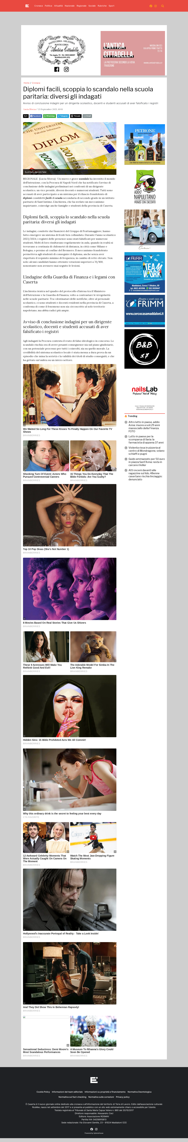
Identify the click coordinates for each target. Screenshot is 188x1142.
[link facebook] (151, 6)
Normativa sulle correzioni (101, 1097)
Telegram (64, 116)
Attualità (58, 6)
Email (88, 116)
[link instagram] (155, 6)
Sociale (92, 6)
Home (26, 83)
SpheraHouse (98, 1133)
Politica (48, 6)
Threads (77, 116)
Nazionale (70, 6)
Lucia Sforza (30, 109)
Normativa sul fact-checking (72, 1097)
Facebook (37, 116)
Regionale (81, 6)
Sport (111, 6)
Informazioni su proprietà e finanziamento (105, 1092)
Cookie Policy (43, 1092)
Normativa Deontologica (139, 1092)
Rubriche (102, 6)
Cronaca (38, 6)
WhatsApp (50, 116)
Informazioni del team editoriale (67, 1092)
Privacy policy (123, 1097)
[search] (162, 6)
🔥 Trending (130, 416)
